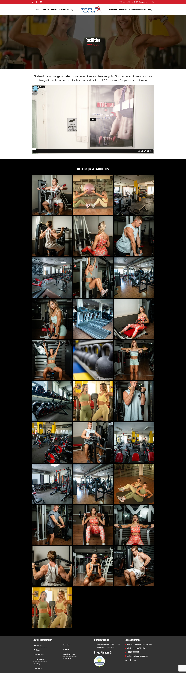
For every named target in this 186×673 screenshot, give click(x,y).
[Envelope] (41, 2)
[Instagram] (32, 2)
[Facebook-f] (36, 2)
